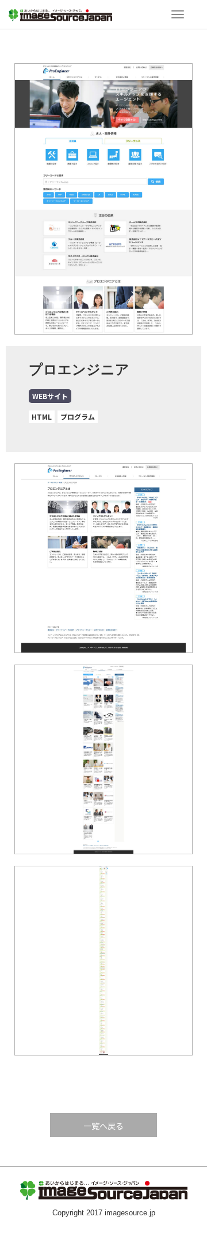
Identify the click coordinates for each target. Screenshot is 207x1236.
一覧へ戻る (103, 1125)
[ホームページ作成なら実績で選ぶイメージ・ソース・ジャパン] (60, 13)
